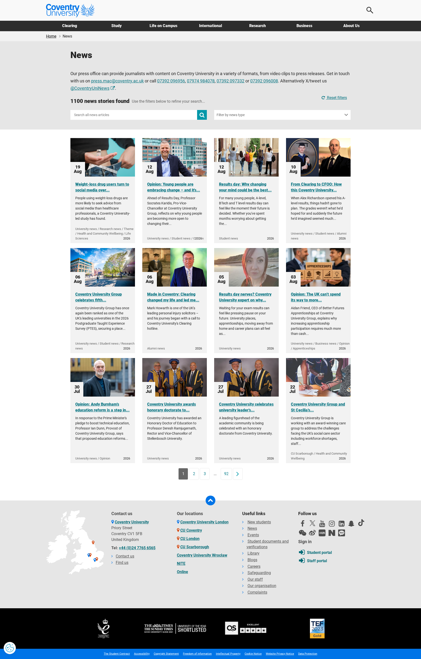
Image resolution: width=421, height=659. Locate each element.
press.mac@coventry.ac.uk (117, 81)
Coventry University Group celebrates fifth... (98, 297)
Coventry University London (204, 522)
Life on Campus (163, 25)
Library (253, 553)
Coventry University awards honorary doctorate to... (171, 407)
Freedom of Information (197, 653)
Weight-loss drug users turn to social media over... (102, 187)
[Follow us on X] (312, 523)
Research (257, 25)
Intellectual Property (228, 653)
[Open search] (370, 10)
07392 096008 (264, 81)
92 (226, 473)
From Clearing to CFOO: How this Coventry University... (316, 187)
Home (51, 36)
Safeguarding (259, 572)
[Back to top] (210, 500)
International (210, 25)
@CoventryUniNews (89, 88)
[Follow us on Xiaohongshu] (322, 532)
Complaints (257, 592)
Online (182, 571)
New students (259, 522)
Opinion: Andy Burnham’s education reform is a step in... (102, 407)
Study (116, 25)
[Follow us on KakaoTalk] (341, 532)
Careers (254, 566)
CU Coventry (191, 530)
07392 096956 (171, 81)
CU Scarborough (194, 547)
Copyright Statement (166, 653)
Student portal (319, 552)
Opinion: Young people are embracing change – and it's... (173, 187)
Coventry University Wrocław (202, 555)
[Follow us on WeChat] (302, 532)
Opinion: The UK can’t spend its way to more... (316, 297)
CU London (190, 538)
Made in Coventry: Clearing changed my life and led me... (173, 297)
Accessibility (142, 653)
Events (253, 535)
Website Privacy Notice (280, 653)
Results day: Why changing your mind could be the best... (245, 187)
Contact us (125, 556)
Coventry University (132, 522)
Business (304, 25)
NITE (181, 563)
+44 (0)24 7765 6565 (137, 548)
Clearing (69, 25)
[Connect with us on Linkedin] (341, 524)
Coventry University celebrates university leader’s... (246, 407)
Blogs (252, 560)
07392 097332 (230, 81)
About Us (351, 25)
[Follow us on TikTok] (361, 522)
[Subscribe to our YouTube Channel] (322, 524)
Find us (122, 562)
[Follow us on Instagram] (331, 524)
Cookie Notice (253, 653)
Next (239, 473)
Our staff (255, 579)
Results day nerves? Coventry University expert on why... (245, 297)
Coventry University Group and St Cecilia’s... (318, 407)
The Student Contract (117, 653)
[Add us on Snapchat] (351, 524)
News (252, 528)
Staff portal (317, 561)
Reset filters (336, 97)
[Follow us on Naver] (331, 532)
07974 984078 (201, 81)
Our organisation (262, 585)
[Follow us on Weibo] (312, 532)
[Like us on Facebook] (302, 524)
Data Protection (307, 653)
